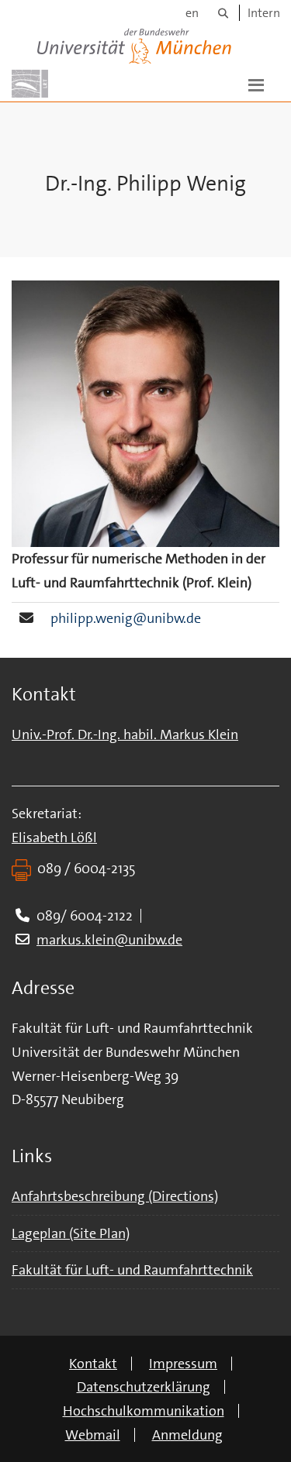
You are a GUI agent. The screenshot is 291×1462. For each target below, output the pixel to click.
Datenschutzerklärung (143, 1387)
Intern (264, 13)
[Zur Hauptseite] (30, 84)
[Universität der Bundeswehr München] (134, 43)
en (192, 13)
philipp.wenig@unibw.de (125, 618)
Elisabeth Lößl (54, 837)
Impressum (183, 1363)
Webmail (92, 1435)
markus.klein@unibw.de (109, 940)
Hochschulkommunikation (143, 1411)
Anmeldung (187, 1435)
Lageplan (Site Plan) (71, 1233)
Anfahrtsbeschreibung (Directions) (115, 1196)
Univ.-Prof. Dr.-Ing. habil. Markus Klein (125, 734)
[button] (256, 83)
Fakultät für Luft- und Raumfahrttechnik (132, 1270)
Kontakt (93, 1363)
